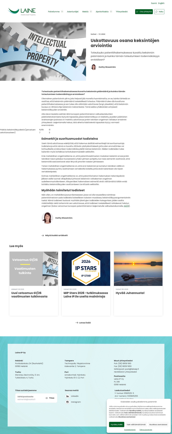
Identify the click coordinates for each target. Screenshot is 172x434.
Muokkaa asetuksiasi (158, 424)
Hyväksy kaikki (117, 424)
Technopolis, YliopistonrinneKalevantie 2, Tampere (77, 365)
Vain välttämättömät (136, 424)
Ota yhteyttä (146, 11)
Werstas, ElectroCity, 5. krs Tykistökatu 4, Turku (27, 376)
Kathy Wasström (107, 67)
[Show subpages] (62, 11)
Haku (161, 11)
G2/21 (126, 206)
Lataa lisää (85, 322)
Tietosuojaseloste (145, 430)
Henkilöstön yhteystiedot (125, 372)
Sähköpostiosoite (25, 396)
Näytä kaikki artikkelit (56, 235)
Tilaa (51, 398)
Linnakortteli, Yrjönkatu (75, 375)
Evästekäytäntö (129, 430)
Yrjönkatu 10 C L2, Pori (74, 377)
